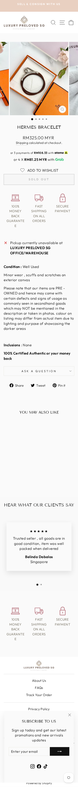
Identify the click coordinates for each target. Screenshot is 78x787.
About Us (39, 681)
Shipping (22, 143)
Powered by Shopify (39, 783)
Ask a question (39, 371)
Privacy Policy (39, 709)
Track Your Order (39, 695)
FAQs (39, 688)
